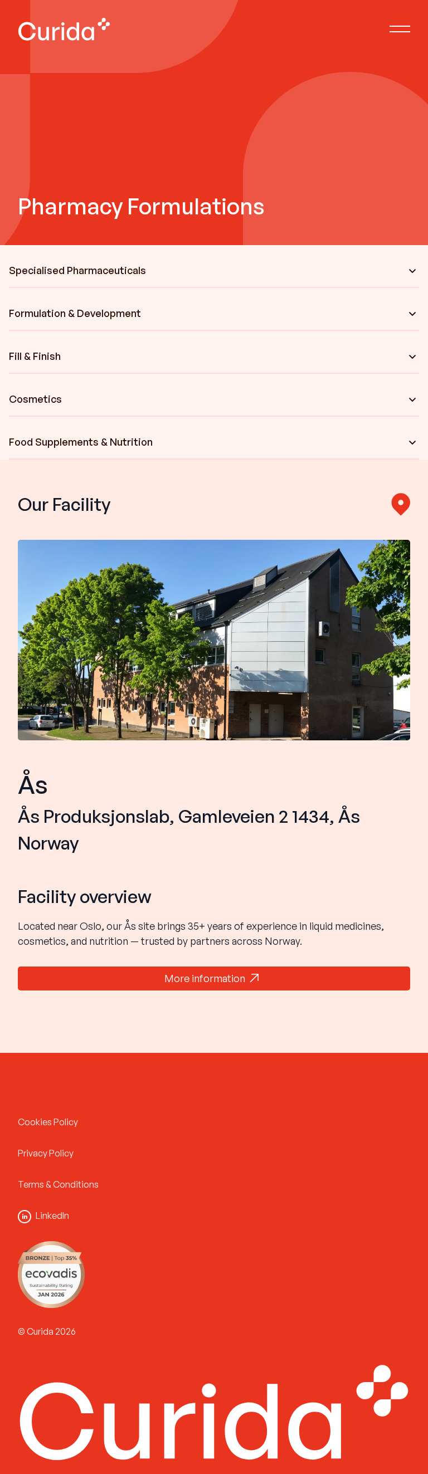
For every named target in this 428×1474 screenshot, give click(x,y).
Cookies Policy (48, 1122)
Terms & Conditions (58, 1184)
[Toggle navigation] (400, 29)
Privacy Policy (46, 1153)
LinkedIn (52, 1215)
